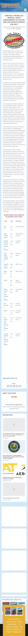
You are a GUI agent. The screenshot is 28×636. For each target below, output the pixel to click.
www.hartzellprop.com (10, 378)
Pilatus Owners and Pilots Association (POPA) (6, 295)
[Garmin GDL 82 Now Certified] (14, 489)
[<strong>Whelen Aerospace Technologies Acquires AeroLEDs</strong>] (14, 468)
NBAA (5, 310)
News (13, 28)
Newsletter (18, 28)
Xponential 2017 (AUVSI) (6, 265)
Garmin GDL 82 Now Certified (11, 498)
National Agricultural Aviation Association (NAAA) (6, 339)
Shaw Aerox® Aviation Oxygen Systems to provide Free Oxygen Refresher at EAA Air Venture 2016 (14, 435)
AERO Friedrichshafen (6, 235)
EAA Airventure (6, 305)
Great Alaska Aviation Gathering (6, 257)
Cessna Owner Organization (15, 27)
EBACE (5, 280)
